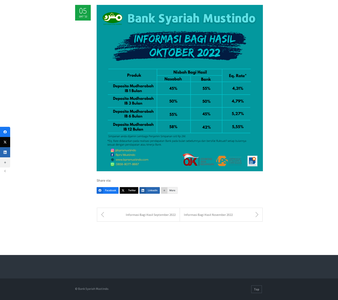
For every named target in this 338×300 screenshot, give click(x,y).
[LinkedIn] (5, 152)
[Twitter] (5, 142)
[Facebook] (5, 132)
